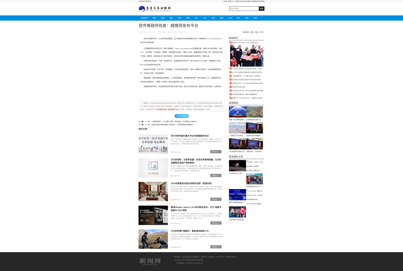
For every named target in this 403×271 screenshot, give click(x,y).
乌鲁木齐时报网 (150, 261)
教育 (221, 18)
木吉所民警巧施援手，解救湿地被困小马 (190, 231)
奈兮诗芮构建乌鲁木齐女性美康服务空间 (190, 136)
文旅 (213, 18)
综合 (238, 18)
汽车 (205, 18)
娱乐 (247, 18)
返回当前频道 (182, 116)
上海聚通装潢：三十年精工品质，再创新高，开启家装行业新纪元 (248, 76)
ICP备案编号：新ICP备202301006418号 (189, 263)
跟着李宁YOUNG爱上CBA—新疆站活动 (245, 42)
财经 (171, 18)
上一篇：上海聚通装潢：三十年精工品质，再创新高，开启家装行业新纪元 (171, 121)
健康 (188, 18)
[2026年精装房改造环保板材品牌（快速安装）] (153, 191)
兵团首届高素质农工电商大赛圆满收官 (244, 94)
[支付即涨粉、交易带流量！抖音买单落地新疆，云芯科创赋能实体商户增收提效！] (153, 167)
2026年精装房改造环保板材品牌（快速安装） (192, 183)
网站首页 (144, 18)
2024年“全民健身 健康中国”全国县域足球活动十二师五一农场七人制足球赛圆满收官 (248, 72)
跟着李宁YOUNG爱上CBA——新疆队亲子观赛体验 (248, 98)
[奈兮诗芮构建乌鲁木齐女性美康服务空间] (153, 144)
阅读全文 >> (216, 152)
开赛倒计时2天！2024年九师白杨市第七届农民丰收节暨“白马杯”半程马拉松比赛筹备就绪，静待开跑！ (248, 83)
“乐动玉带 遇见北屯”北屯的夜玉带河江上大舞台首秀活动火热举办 (248, 68)
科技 (179, 18)
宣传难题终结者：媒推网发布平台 (167, 109)
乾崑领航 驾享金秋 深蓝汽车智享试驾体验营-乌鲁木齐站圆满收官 (248, 79)
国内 (163, 18)
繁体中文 (230, 1)
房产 (196, 18)
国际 (154, 18)
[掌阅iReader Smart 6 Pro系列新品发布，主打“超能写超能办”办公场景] (153, 215)
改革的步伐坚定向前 (238, 87)
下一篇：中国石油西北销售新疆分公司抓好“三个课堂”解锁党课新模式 (169, 124)
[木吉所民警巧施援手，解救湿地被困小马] (153, 239)
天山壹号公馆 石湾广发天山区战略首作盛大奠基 (247, 90)
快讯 (255, 18)
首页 (252, 32)
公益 (230, 18)
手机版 (225, 1)
